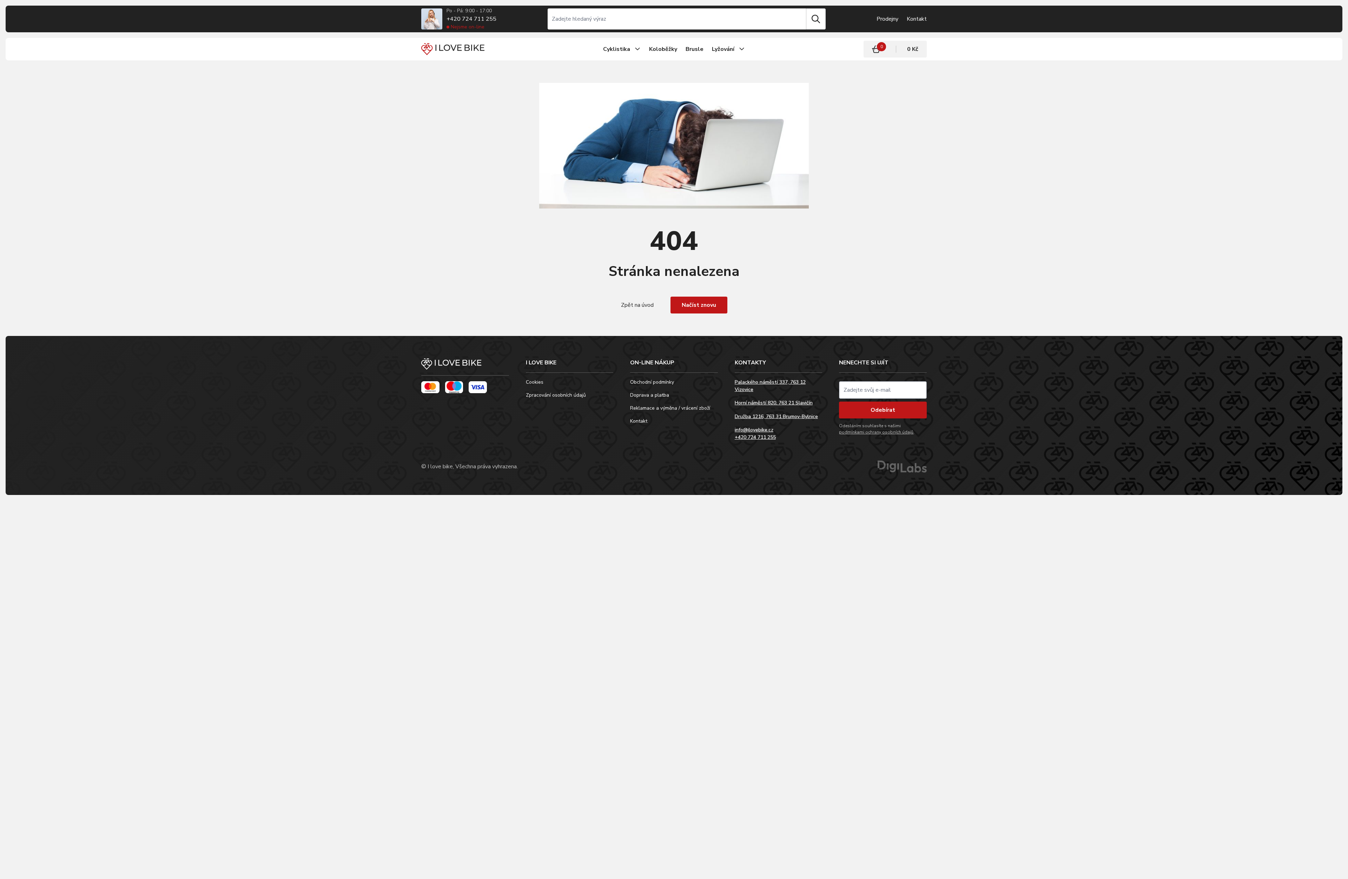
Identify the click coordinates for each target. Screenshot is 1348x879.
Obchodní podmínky (652, 382)
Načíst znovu (699, 305)
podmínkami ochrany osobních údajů (876, 432)
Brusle (694, 49)
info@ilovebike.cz (754, 430)
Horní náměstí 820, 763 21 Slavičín (774, 402)
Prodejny (887, 19)
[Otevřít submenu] (637, 49)
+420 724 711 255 (471, 19)
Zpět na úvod (637, 305)
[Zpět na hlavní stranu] (465, 367)
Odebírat (883, 410)
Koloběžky (663, 49)
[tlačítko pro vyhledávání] (816, 18)
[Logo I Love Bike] (452, 49)
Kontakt (917, 19)
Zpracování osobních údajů (556, 395)
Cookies (534, 382)
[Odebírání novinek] (883, 390)
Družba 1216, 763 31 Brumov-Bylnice (776, 416)
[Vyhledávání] (677, 18)
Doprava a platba (649, 395)
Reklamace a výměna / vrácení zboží (670, 408)
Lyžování (723, 49)
